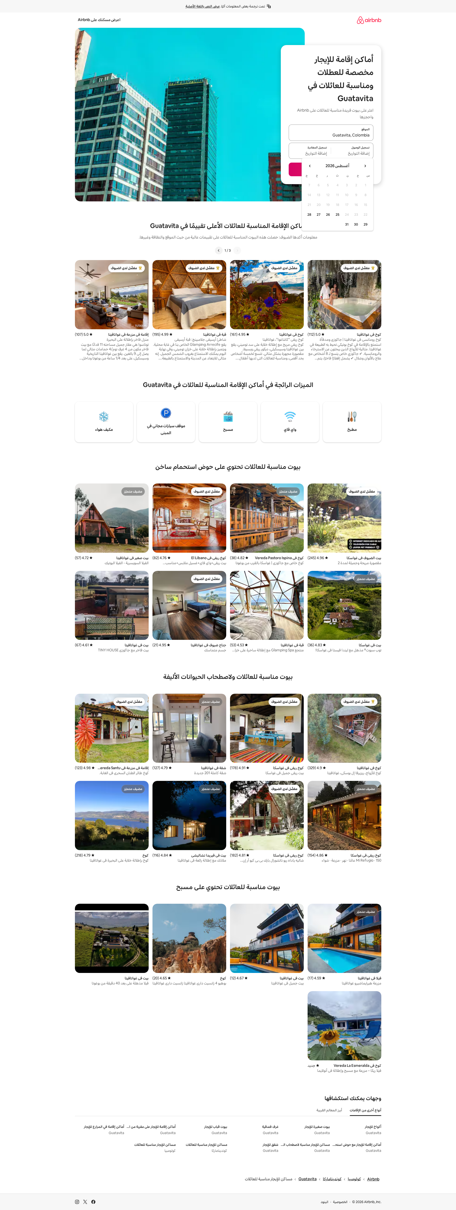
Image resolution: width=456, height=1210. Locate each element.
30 (356, 224)
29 (365, 224)
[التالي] (219, 250)
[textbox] (352, 153)
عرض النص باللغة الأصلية (203, 6)
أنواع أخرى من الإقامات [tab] (365, 1110)
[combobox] (331, 135)
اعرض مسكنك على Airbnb (99, 19)
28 (309, 214)
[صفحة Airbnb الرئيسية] (369, 20)
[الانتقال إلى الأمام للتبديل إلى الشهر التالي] (310, 166)
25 (337, 214)
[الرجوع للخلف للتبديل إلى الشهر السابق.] (365, 166)
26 (328, 214)
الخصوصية (340, 1202)
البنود (324, 1202)
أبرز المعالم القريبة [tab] (329, 1110)
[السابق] (237, 250)
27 (319, 214)
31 (347, 224)
